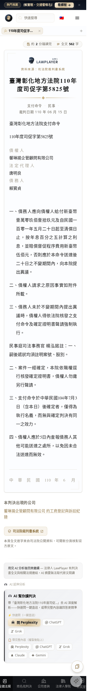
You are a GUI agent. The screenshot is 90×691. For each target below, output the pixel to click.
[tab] (22, 30)
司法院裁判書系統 (26, 531)
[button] (39, 31)
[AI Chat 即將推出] (76, 681)
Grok (18, 631)
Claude (20, 655)
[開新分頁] (81, 30)
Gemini (41, 655)
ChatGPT (55, 622)
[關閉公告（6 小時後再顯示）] (79, 5)
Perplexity (22, 647)
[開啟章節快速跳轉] (77, 667)
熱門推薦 (12, 4)
